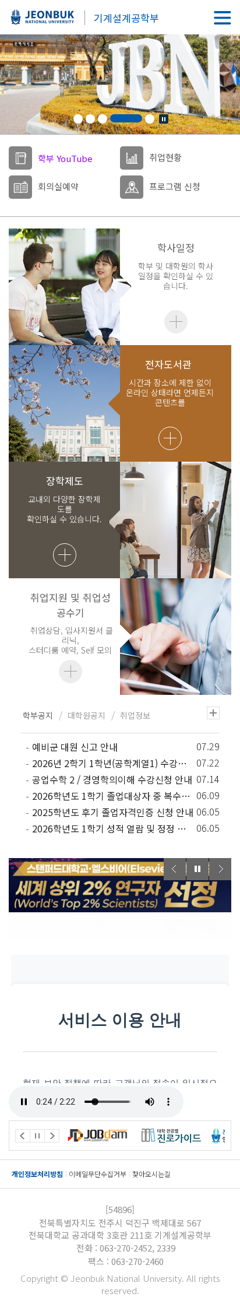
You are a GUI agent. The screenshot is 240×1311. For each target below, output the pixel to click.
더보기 (176, 321)
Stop (163, 119)
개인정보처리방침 (37, 1174)
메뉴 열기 (222, 17)
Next (220, 869)
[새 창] (116, 1135)
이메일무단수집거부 (97, 1174)
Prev (175, 869)
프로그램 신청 (174, 186)
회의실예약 (58, 186)
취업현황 (165, 157)
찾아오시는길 (151, 1174)
